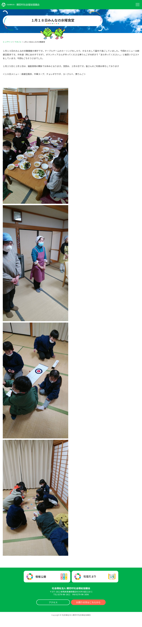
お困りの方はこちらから (88, 602)
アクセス (53, 602)
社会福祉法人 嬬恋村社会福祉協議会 (71, 588)
